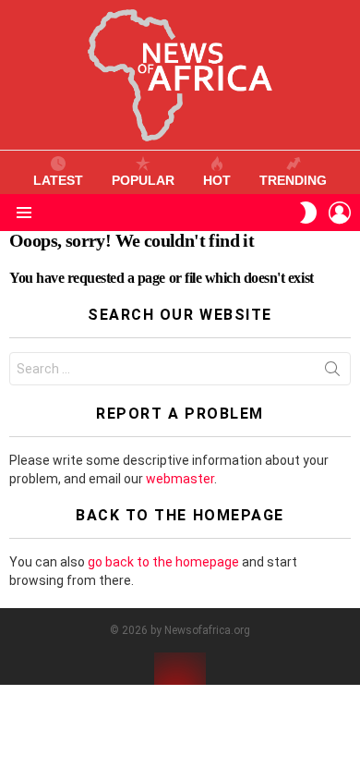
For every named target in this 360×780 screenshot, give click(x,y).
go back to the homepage (163, 562)
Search (332, 372)
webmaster (180, 478)
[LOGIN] (340, 212)
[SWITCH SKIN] (308, 212)
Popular (143, 180)
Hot (217, 180)
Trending (293, 180)
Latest (58, 180)
